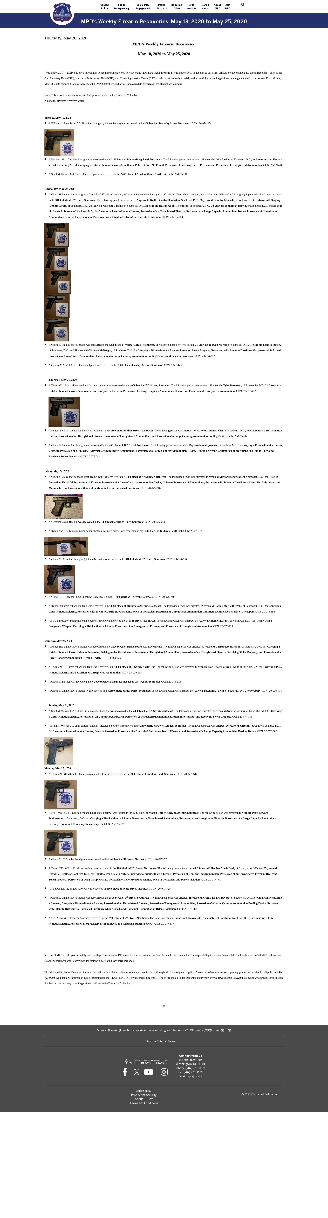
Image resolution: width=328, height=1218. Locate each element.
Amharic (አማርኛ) (182, 1030)
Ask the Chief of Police (160, 1041)
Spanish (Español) (108, 1030)
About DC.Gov (144, 1099)
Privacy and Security (143, 1095)
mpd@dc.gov (195, 1076)
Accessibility (143, 1091)
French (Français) (131, 1030)
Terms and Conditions (144, 1103)
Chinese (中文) (202, 1030)
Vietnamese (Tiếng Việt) (157, 1030)
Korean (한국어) (221, 1030)
